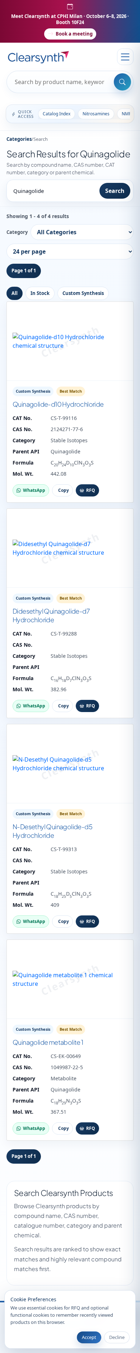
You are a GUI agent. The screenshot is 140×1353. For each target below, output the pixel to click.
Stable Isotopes (69, 440)
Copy (63, 490)
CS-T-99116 (64, 418)
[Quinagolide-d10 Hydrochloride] (70, 341)
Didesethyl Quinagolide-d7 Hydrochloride (51, 615)
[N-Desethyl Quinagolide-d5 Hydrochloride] (70, 763)
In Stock (40, 293)
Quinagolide (65, 451)
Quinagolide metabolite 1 (48, 1042)
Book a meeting (74, 34)
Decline (117, 1337)
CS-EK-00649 (66, 1056)
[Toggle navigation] (125, 57)
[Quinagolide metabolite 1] (70, 979)
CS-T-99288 (64, 633)
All (14, 293)
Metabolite (63, 1078)
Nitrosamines (96, 114)
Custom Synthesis (83, 293)
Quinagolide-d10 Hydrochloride (58, 404)
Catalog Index (56, 114)
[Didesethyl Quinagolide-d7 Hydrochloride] (70, 548)
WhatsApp (34, 490)
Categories (19, 139)
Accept (89, 1337)
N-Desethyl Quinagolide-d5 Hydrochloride (52, 830)
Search (115, 191)
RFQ (90, 490)
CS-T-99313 (64, 849)
